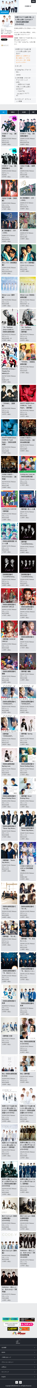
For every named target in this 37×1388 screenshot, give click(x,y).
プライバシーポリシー (7, 1362)
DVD (33, 112)
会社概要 (4, 1347)
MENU (33, 1)
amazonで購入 (5, 36)
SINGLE (13, 112)
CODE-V (28, 6)
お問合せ (4, 1367)
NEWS (3, 1352)
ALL (4, 112)
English (4, 1376)
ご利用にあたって (6, 1357)
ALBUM (24, 112)
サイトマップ (5, 1372)
